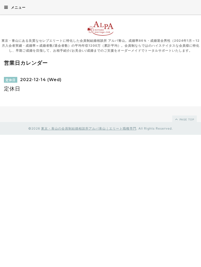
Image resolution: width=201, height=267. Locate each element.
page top (186, 119)
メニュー (18, 7)
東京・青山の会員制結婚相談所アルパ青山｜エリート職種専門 (88, 128)
